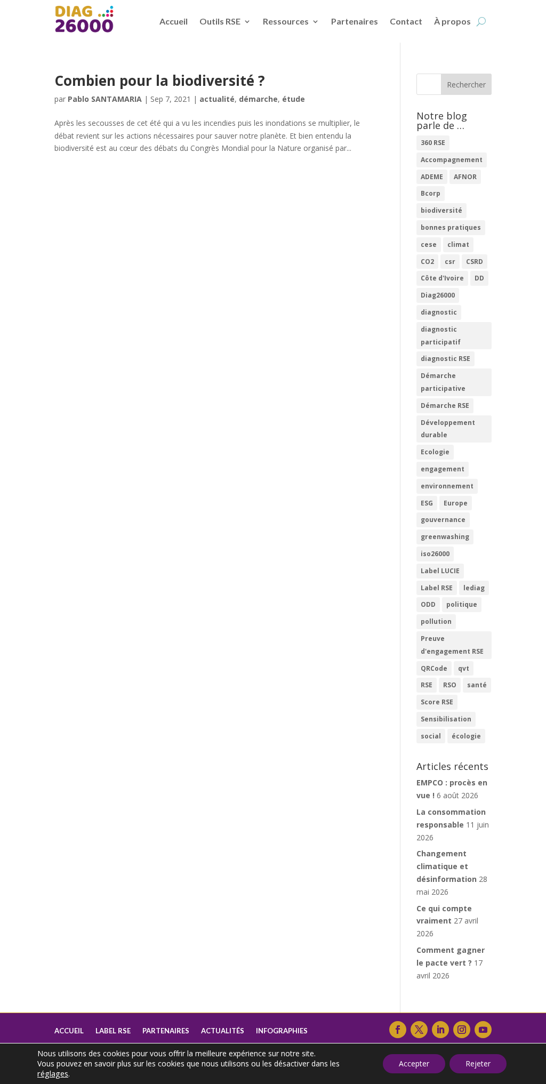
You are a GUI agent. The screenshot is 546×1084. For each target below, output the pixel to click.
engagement (442, 468)
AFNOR (465, 176)
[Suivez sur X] (419, 1029)
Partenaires (354, 21)
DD (479, 278)
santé (477, 684)
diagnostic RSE (445, 358)
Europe (456, 503)
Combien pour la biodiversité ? (159, 80)
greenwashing (445, 536)
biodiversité (441, 210)
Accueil (173, 21)
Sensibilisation (446, 719)
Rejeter (478, 1063)
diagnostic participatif (441, 336)
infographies (282, 1031)
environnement (447, 486)
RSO (449, 684)
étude (293, 99)
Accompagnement (452, 159)
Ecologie (435, 451)
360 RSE (433, 142)
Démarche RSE (445, 405)
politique (461, 604)
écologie (466, 736)
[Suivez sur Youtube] (483, 1029)
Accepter (414, 1063)
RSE (426, 684)
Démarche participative (443, 382)
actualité (217, 99)
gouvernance (443, 519)
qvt (463, 668)
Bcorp (430, 193)
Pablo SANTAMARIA (105, 99)
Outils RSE (219, 21)
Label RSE (437, 587)
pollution (436, 621)
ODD (428, 604)
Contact (406, 21)
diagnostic (439, 312)
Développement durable (448, 429)
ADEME (432, 176)
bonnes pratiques (451, 227)
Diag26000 (438, 295)
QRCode (434, 668)
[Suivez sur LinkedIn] (440, 1029)
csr (450, 261)
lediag (474, 587)
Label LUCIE (440, 570)
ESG (427, 503)
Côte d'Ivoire (442, 278)
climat (458, 244)
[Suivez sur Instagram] (461, 1029)
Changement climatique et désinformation (446, 866)
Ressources (286, 21)
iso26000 (435, 553)
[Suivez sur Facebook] (397, 1029)
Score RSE (437, 701)
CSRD (474, 261)
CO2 (427, 261)
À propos (452, 21)
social (431, 736)
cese (429, 244)
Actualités (222, 1031)
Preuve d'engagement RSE (452, 645)
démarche (258, 99)
